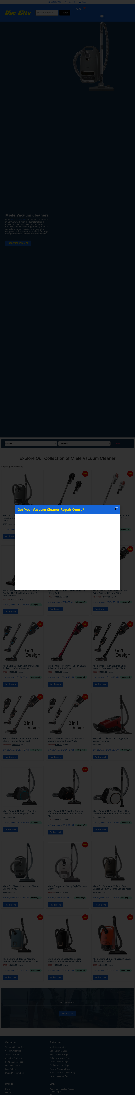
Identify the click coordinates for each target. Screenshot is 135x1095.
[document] (67, 547)
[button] (117, 509)
